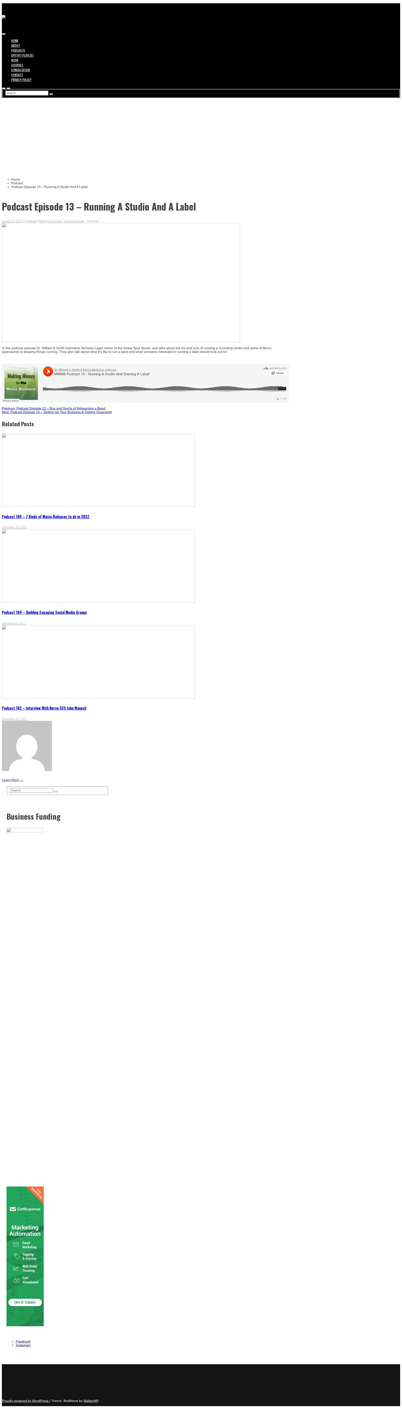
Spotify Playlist (22, 55)
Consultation (20, 69)
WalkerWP (91, 1401)
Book (14, 60)
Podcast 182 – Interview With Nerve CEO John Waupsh (44, 708)
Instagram (23, 1345)
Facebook (23, 1341)
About (15, 45)
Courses (17, 64)
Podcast (31, 221)
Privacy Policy (21, 79)
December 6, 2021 (13, 623)
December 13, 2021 (14, 527)
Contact (17, 74)
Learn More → (12, 780)
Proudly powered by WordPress (25, 1401)
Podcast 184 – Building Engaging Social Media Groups (44, 612)
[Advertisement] (201, 133)
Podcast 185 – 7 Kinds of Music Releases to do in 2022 (45, 516)
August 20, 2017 (12, 221)
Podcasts (18, 50)
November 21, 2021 (14, 719)
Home (14, 40)
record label (55, 221)
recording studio (74, 221)
